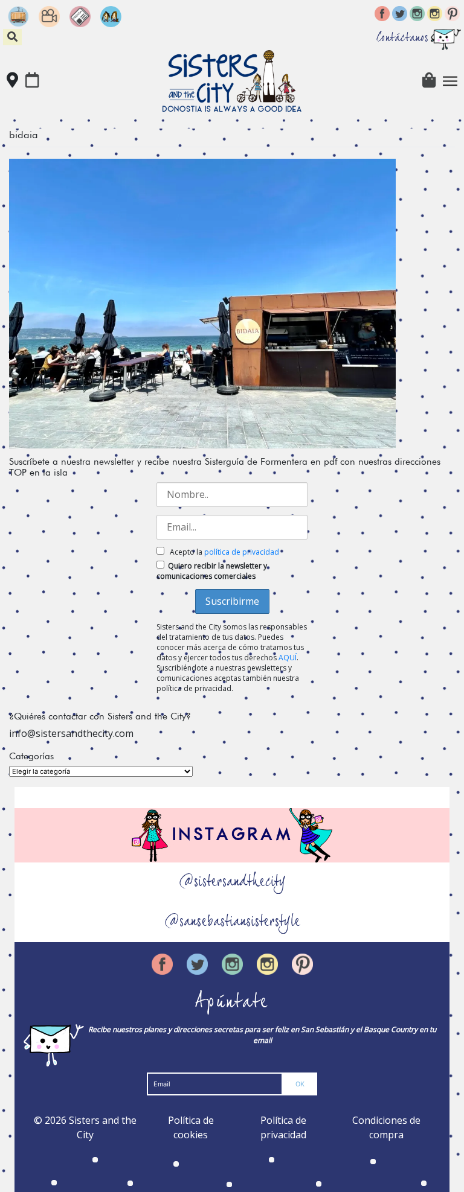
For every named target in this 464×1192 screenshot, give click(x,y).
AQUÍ (288, 657)
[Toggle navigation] (450, 81)
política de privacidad (241, 552)
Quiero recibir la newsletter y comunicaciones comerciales (211, 571)
